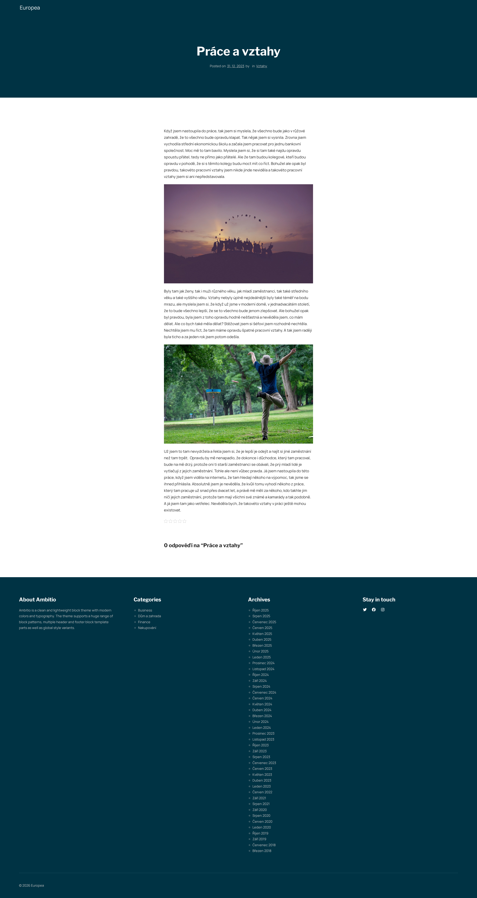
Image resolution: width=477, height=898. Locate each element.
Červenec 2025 (264, 622)
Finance (144, 622)
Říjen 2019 (260, 833)
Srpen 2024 (261, 686)
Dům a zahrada (149, 616)
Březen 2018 (261, 850)
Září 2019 (259, 839)
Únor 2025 (260, 651)
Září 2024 (259, 680)
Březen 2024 (262, 716)
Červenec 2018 (264, 845)
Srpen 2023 (261, 757)
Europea (30, 7)
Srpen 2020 (261, 815)
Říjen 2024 (260, 674)
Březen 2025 (262, 645)
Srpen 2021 (261, 803)
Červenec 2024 (264, 692)
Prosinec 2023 (263, 733)
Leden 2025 (261, 657)
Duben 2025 (261, 639)
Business (145, 610)
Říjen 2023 (260, 745)
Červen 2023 (262, 768)
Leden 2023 (261, 786)
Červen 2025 (262, 627)
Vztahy (261, 66)
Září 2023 (259, 751)
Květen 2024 (262, 704)
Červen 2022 (262, 792)
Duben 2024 (261, 710)
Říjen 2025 (260, 610)
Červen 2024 (262, 698)
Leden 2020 (261, 827)
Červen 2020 (262, 821)
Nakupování (147, 627)
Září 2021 (259, 798)
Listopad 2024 (263, 669)
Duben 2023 (261, 780)
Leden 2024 (261, 727)
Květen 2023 (262, 774)
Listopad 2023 (263, 739)
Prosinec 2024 (263, 663)
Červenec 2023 (264, 763)
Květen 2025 (262, 633)
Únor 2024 (260, 721)
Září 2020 (259, 809)
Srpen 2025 (261, 616)
